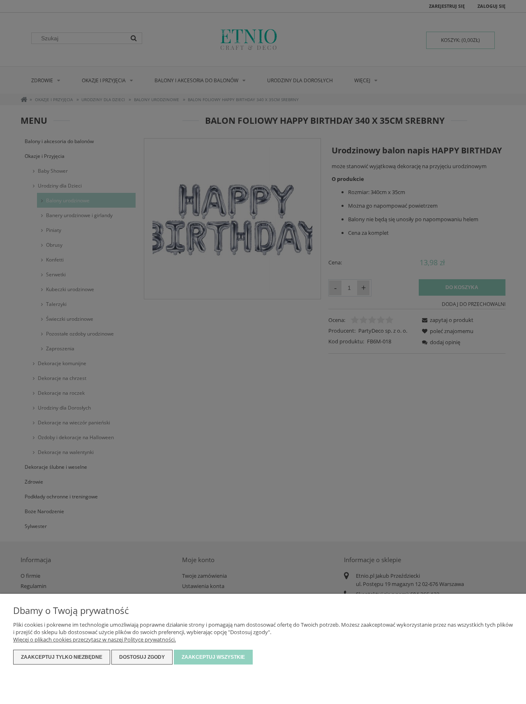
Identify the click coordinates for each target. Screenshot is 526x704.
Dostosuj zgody (142, 657)
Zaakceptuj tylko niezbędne (61, 657)
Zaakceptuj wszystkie (213, 657)
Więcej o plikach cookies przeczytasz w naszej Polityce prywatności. (94, 639)
